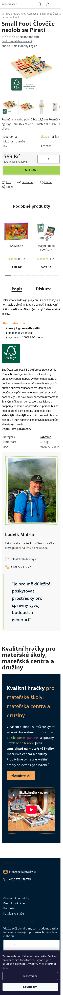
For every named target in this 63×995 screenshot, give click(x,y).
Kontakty (9, 908)
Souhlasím (30, 987)
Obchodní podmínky (16, 898)
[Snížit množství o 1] (40, 159)
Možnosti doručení (15, 141)
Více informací (20, 775)
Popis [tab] (17, 288)
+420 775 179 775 (21, 567)
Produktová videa (14, 903)
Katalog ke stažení (14, 913)
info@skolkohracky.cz (24, 559)
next (59, 232)
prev (3, 232)
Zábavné (45, 437)
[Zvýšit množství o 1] (56, 159)
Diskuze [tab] (44, 288)
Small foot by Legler (24, 46)
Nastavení (30, 976)
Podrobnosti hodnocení (17, 41)
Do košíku (31, 170)
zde (5, 967)
